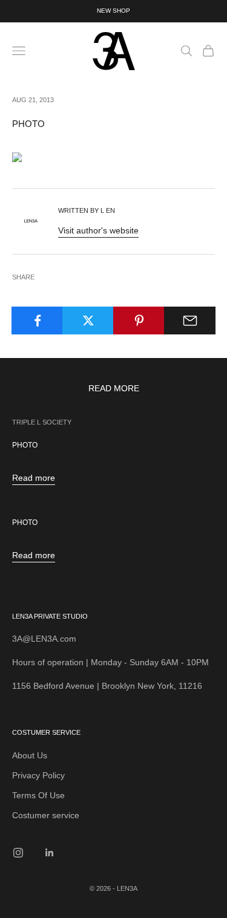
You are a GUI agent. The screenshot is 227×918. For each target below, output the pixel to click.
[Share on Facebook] (37, 320)
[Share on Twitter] (88, 320)
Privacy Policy (38, 775)
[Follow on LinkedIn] (50, 853)
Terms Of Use (38, 795)
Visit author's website (98, 230)
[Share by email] (190, 320)
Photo (25, 445)
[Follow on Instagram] (18, 853)
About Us (29, 755)
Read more (33, 478)
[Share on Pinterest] (139, 320)
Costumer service (45, 815)
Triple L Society (41, 422)
